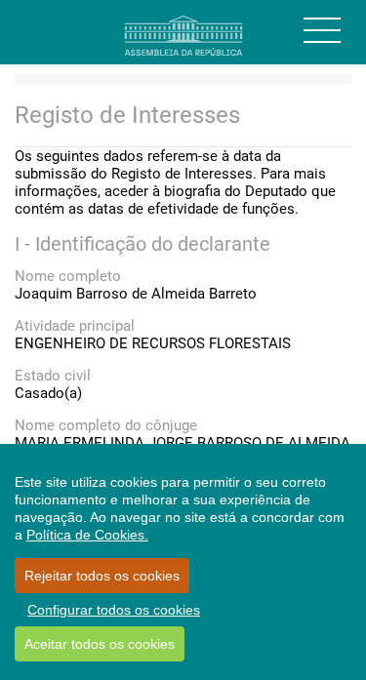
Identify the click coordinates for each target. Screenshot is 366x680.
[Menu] (322, 30)
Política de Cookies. (87, 534)
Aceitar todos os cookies (99, 644)
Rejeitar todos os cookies (102, 575)
